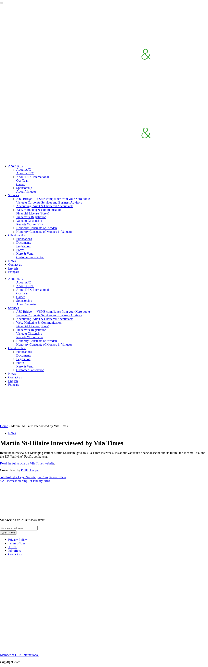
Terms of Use (16, 543)
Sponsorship (24, 188)
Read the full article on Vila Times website (27, 463)
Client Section (17, 235)
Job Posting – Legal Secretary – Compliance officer (33, 477)
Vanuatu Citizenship (29, 220)
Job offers (14, 550)
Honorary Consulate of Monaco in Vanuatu (44, 231)
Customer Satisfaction (30, 257)
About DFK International (32, 177)
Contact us (15, 264)
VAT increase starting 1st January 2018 (25, 481)
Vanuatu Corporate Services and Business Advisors (49, 202)
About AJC (15, 166)
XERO (12, 547)
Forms (20, 250)
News (12, 261)
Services (13, 195)
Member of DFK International (19, 655)
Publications (24, 239)
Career (20, 184)
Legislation (23, 246)
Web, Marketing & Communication (39, 209)
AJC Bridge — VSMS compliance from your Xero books (53, 198)
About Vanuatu (26, 191)
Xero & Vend (25, 253)
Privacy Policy (17, 539)
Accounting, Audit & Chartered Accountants (44, 206)
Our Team (22, 180)
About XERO (25, 173)
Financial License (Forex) (32, 213)
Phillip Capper (30, 470)
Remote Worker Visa (29, 224)
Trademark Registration (31, 217)
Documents (23, 242)
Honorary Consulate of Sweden (36, 228)
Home (4, 426)
